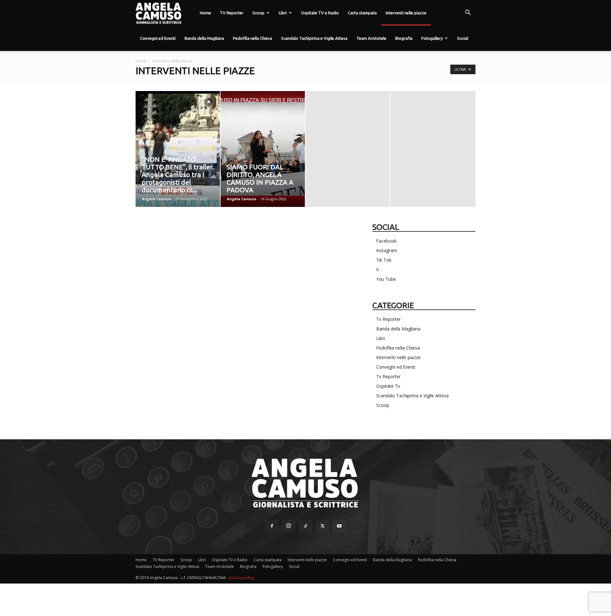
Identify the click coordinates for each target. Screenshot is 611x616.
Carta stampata (362, 13)
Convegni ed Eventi (158, 38)
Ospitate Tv (388, 386)
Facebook (386, 241)
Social (462, 38)
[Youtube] (339, 526)
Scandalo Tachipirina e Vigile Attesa (314, 38)
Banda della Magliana (204, 38)
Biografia (403, 38)
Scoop (258, 13)
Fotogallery (432, 38)
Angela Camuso (156, 198)
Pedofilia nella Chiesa (252, 38)
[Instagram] (288, 526)
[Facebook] (271, 526)
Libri (283, 13)
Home (205, 13)
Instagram (386, 250)
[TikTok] (305, 526)
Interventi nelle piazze (406, 13)
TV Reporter (231, 13)
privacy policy (241, 577)
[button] (467, 13)
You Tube (386, 279)
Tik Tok (383, 260)
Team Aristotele (371, 38)
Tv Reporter (388, 319)
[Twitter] (322, 526)
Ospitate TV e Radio (320, 13)
